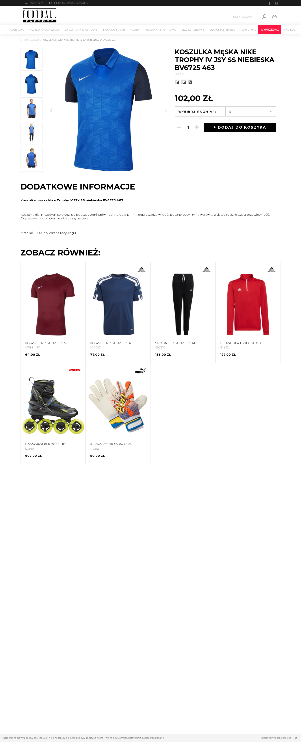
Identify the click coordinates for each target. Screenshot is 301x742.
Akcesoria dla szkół (44, 29)
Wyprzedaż (269, 29)
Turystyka (248, 29)
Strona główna (30, 39)
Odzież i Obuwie (192, 29)
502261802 (36, 3)
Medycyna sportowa (160, 29)
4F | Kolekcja (14, 29)
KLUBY (135, 29)
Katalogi (289, 29)
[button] (166, 110)
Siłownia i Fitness (222, 29)
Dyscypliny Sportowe (81, 29)
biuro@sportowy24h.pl (72, 3)
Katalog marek (114, 29)
